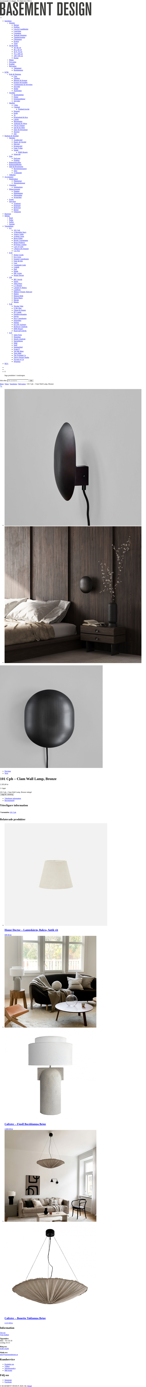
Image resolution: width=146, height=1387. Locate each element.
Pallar (11, 220)
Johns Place (18, 284)
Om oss (2, 1333)
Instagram (8, 1380)
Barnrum (8, 214)
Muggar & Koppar (20, 80)
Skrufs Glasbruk (19, 339)
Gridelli (16, 267)
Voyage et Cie (19, 359)
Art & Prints (13, 46)
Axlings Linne (19, 236)
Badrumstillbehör (15, 165)
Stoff (15, 345)
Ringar (16, 210)
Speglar (12, 224)
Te (15, 115)
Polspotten (17, 320)
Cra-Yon (17, 251)
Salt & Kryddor (19, 128)
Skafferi (12, 103)
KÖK (7, 72)
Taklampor (17, 68)
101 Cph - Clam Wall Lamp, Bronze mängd (16, 792)
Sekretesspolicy (10, 1368)
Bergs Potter (18, 238)
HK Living (18, 273)
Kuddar (12, 64)
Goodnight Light (20, 265)
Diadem (16, 191)
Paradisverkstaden (20, 314)
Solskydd (17, 154)
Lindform (17, 290)
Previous (8, 771)
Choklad (17, 107)
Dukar (16, 97)
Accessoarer (9, 177)
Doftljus (17, 27)
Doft (10, 156)
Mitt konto (8, 1370)
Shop (7, 384)
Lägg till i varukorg (7, 794)
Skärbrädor (18, 91)
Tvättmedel (18, 173)
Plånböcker (18, 181)
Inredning (8, 21)
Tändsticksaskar (19, 37)
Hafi (15, 269)
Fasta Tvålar (18, 148)
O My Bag (17, 308)
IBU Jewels (18, 279)
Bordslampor (18, 70)
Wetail (29, 1386)
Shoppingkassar (19, 183)
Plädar (11, 60)
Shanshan (17, 337)
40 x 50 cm (18, 50)
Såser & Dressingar (21, 130)
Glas (15, 76)
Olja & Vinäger (19, 126)
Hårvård (17, 144)
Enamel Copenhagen (21, 259)
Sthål (15, 343)
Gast (15, 263)
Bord (11, 218)
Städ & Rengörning (16, 167)
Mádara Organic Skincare (23, 292)
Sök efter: (3, 381)
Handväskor (13, 179)
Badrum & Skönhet (12, 136)
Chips (16, 105)
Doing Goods (18, 255)
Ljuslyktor (17, 31)
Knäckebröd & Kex (21, 117)
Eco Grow (17, 257)
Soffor (11, 222)
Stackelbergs (18, 341)
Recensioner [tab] (9, 800)
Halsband (17, 206)
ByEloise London (20, 245)
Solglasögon (18, 187)
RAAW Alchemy (20, 325)
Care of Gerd (18, 247)
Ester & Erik (18, 261)
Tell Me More (19, 351)
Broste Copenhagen (21, 240)
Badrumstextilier (15, 162)
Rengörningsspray (20, 169)
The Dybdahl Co (20, 355)
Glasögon (12, 185)
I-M (10, 277)
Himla (16, 271)
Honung (17, 111)
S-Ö (10, 333)
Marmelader (18, 121)
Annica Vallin (19, 234)
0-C (10, 228)
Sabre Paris (18, 335)
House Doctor (19, 275)
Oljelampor (18, 39)
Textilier (12, 93)
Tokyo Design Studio (21, 357)
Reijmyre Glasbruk (20, 327)
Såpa (15, 171)
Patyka (16, 316)
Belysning (12, 66)
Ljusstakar (17, 33)
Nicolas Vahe (18, 306)
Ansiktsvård (18, 140)
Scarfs (11, 199)
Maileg (16, 294)
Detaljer (12, 23)
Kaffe (16, 113)
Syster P (17, 349)
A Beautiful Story (20, 232)
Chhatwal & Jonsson (21, 249)
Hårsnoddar (18, 195)
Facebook (8, 1382)
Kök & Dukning (15, 74)
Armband (17, 203)
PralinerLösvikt (23, 109)
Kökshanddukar (19, 99)
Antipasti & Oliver (20, 123)
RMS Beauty (23, 152)
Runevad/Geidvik (20, 331)
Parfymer (17, 158)
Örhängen (17, 212)
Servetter (17, 87)
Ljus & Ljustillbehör (21, 29)
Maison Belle (18, 296)
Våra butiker (4, 1335)
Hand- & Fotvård (20, 142)
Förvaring (12, 62)
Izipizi (16, 281)
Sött (15, 134)
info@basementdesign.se (9, 1355)
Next (6, 773)
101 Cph (17, 230)
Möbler (7, 216)
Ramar (16, 58)
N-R (10, 304)
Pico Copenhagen (20, 318)
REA (6, 364)
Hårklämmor (18, 193)
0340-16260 (4, 1349)
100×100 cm (18, 56)
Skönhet (12, 138)
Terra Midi (17, 353)
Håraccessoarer (14, 189)
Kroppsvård (18, 146)
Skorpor (17, 132)
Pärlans (16, 322)
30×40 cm (17, 48)
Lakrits (16, 119)
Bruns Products (19, 242)
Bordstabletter (19, 95)
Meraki (16, 300)
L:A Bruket (18, 286)
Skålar (16, 89)
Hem (2, 384)
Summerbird (18, 347)
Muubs (16, 302)
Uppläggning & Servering (23, 84)
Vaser (16, 43)
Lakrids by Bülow (20, 288)
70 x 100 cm (18, 54)
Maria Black (18, 298)
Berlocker (17, 208)
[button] (1, 386)
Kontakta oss (9, 1364)
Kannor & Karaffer (20, 82)
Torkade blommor (20, 35)
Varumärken (9, 226)
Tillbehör (12, 175)
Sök (31, 381)
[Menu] (1, 17)
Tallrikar (17, 78)
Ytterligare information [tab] (13, 798)
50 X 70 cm (18, 52)
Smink (16, 150)
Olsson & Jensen (20, 310)
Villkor (7, 1366)
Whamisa (17, 361)
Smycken (12, 201)
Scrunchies (18, 197)
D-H (10, 253)
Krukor (16, 41)
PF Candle (17, 312)
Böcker (16, 25)
